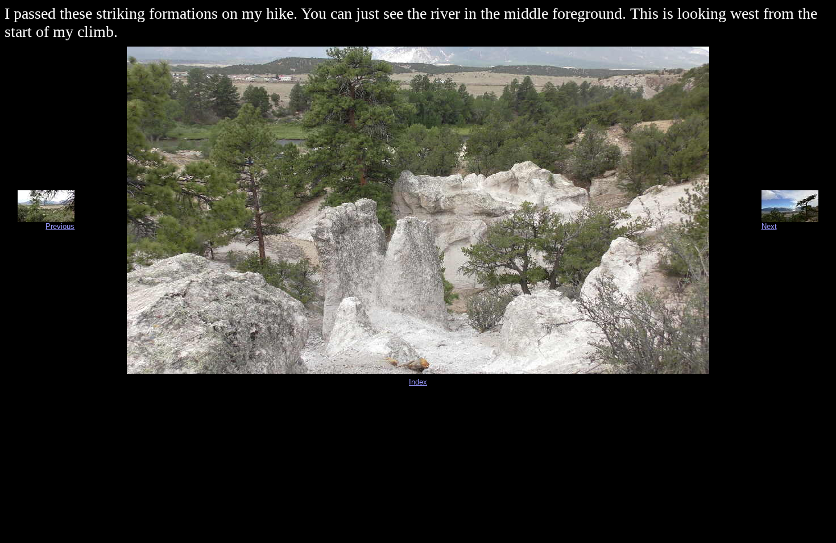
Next (769, 226)
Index (418, 382)
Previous (60, 226)
